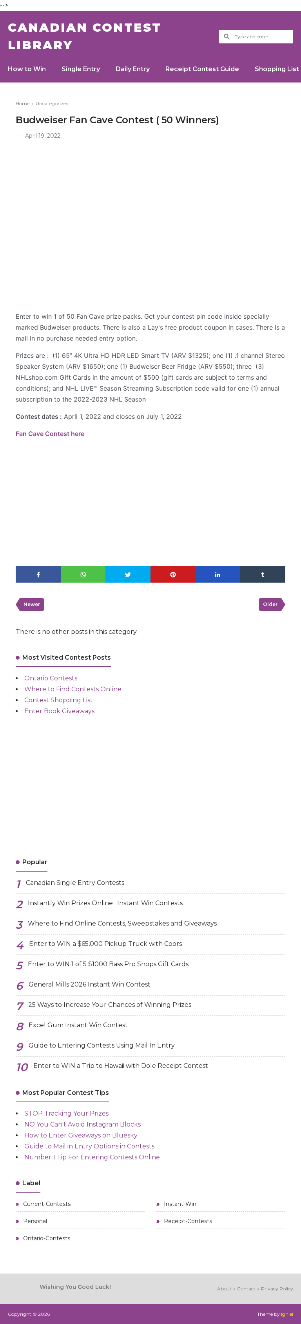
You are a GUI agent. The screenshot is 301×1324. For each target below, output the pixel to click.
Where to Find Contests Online (72, 689)
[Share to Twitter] (127, 574)
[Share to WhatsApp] (83, 574)
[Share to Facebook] (38, 574)
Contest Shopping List (58, 700)
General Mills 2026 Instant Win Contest (89, 984)
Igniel (287, 1314)
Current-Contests (46, 1203)
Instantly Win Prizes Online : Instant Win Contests (105, 903)
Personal (34, 1221)
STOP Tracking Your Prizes (66, 1113)
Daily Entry (133, 69)
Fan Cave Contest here (50, 434)
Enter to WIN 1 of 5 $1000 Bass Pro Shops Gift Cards (108, 964)
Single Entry (81, 69)
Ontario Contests (50, 678)
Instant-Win (179, 1203)
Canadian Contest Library (84, 36)
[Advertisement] (150, 199)
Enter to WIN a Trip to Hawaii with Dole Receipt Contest (120, 1065)
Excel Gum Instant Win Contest (78, 1025)
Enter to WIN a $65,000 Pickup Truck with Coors (105, 943)
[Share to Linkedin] (218, 574)
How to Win (27, 69)
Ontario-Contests (46, 1238)
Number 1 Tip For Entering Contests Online (92, 1157)
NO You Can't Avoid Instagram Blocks (82, 1124)
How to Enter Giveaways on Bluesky (81, 1135)
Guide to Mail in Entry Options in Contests (89, 1146)
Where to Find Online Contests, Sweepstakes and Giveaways (122, 923)
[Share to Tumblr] (262, 574)
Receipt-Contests (187, 1221)
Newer (32, 604)
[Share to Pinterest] (173, 574)
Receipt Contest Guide (202, 69)
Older (270, 604)
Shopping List (277, 69)
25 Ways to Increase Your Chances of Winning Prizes (109, 1004)
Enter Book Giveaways (59, 711)
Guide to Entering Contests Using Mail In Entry (102, 1045)
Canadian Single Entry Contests (75, 882)
